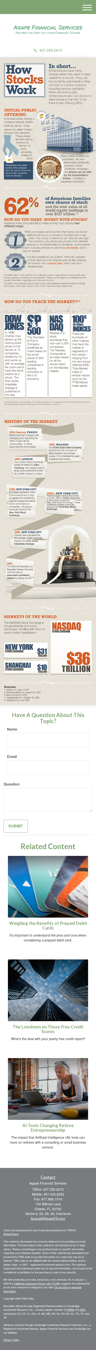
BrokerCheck (11, 1234)
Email (12, 756)
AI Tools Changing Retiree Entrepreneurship (48, 1128)
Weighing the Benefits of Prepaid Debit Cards (48, 926)
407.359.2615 (50, 50)
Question (11, 784)
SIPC (83, 1309)
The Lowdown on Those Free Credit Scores (48, 1029)
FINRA (70, 1309)
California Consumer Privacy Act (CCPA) (37, 1283)
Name (12, 729)
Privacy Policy (11, 1340)
